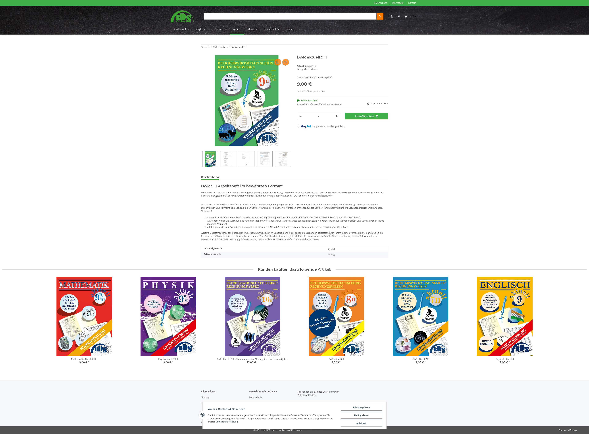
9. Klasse (312, 69)
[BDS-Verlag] (182, 16)
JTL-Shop (573, 430)
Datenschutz (380, 2)
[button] (391, 16)
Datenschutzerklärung (227, 421)
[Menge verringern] (300, 116)
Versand (321, 91)
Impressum (397, 2)
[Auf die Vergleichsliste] (277, 62)
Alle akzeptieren (361, 407)
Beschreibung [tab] (210, 177)
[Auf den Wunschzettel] (285, 62)
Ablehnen (361, 423)
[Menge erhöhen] (336, 116)
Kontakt (412, 2)
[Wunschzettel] (398, 16)
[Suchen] (379, 16)
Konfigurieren (361, 415)
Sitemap (205, 397)
